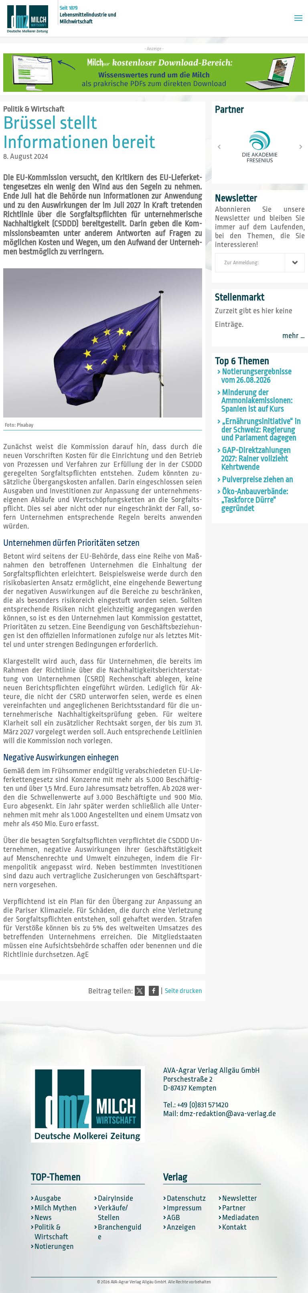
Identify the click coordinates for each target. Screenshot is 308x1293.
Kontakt (234, 1227)
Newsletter (239, 1198)
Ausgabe (47, 1198)
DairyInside (115, 1198)
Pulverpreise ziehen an (257, 479)
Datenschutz (186, 1198)
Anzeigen (181, 1227)
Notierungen (54, 1246)
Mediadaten (240, 1217)
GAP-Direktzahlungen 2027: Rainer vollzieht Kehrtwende (256, 459)
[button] (140, 991)
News (43, 1217)
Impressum (184, 1208)
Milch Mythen (55, 1208)
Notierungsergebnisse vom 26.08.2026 (256, 376)
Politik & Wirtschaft (34, 109)
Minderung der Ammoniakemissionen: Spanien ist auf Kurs (257, 401)
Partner (234, 1208)
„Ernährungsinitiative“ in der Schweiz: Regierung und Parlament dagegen (261, 430)
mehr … (293, 335)
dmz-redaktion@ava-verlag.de (228, 1113)
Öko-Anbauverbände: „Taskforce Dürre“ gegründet (254, 500)
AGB (173, 1217)
